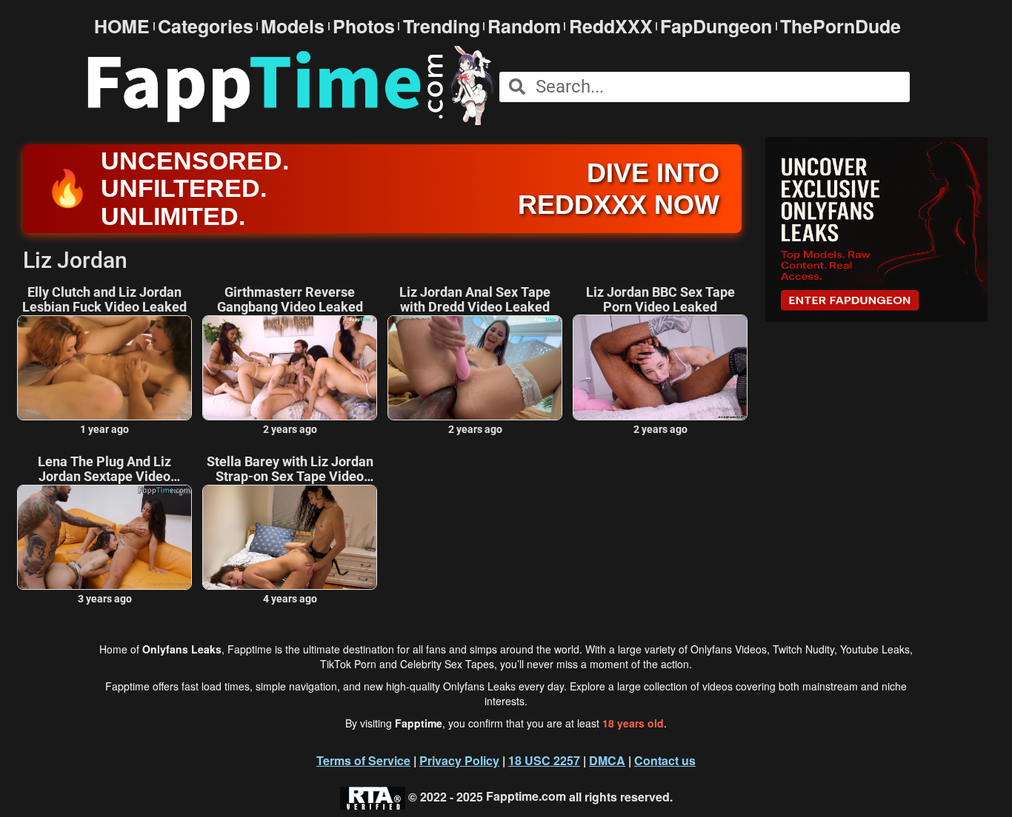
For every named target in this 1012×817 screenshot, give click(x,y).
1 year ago (104, 429)
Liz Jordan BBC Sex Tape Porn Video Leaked (660, 300)
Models (292, 26)
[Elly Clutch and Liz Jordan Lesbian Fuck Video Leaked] (104, 367)
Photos (364, 26)
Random (524, 26)
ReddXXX (611, 26)
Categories (205, 26)
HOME (122, 26)
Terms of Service (363, 760)
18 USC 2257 (544, 760)
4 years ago (290, 599)
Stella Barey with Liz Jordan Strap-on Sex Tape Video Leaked (290, 469)
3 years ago (105, 599)
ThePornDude (840, 26)
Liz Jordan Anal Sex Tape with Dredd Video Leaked (474, 300)
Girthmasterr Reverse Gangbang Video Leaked (290, 300)
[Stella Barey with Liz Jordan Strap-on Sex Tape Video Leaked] (289, 537)
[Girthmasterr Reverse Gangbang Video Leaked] (289, 367)
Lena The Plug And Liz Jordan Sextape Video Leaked (104, 469)
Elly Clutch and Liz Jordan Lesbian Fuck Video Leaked (104, 300)
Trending (441, 26)
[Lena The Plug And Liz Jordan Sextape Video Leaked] (104, 537)
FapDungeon (716, 26)
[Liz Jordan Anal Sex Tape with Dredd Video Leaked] (474, 367)
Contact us (665, 760)
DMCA (607, 760)
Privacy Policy (459, 760)
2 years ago (290, 429)
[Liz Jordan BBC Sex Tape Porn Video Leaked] (660, 367)
